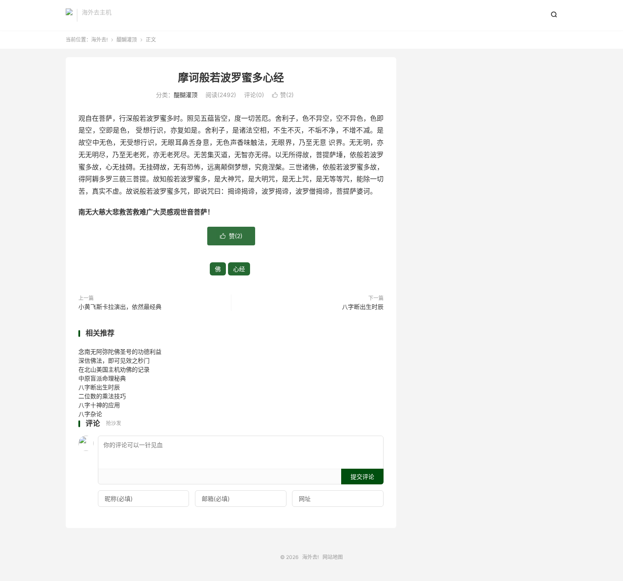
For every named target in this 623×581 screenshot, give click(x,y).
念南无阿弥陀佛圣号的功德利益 (119, 351)
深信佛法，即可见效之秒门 (114, 360)
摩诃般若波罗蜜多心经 (231, 77)
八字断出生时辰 (363, 306)
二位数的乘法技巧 (102, 396)
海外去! (69, 15)
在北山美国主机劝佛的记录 (114, 369)
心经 (239, 268)
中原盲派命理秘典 (102, 378)
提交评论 (362, 476)
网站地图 (333, 557)
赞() (283, 94)
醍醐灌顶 (127, 39)
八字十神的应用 (99, 405)
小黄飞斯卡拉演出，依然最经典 (119, 306)
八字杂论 (90, 413)
